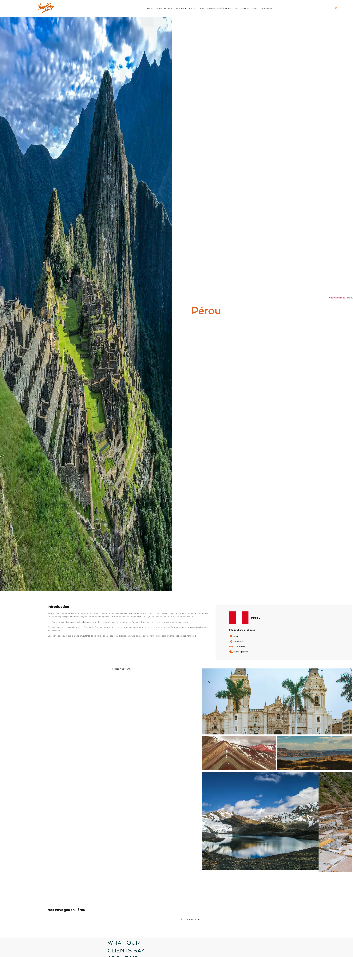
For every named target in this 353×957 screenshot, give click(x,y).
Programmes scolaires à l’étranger (214, 8)
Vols (236, 8)
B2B (190, 8)
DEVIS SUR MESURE (249, 8)
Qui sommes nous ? (164, 8)
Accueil (149, 8)
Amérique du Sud (337, 297)
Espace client (266, 8)
